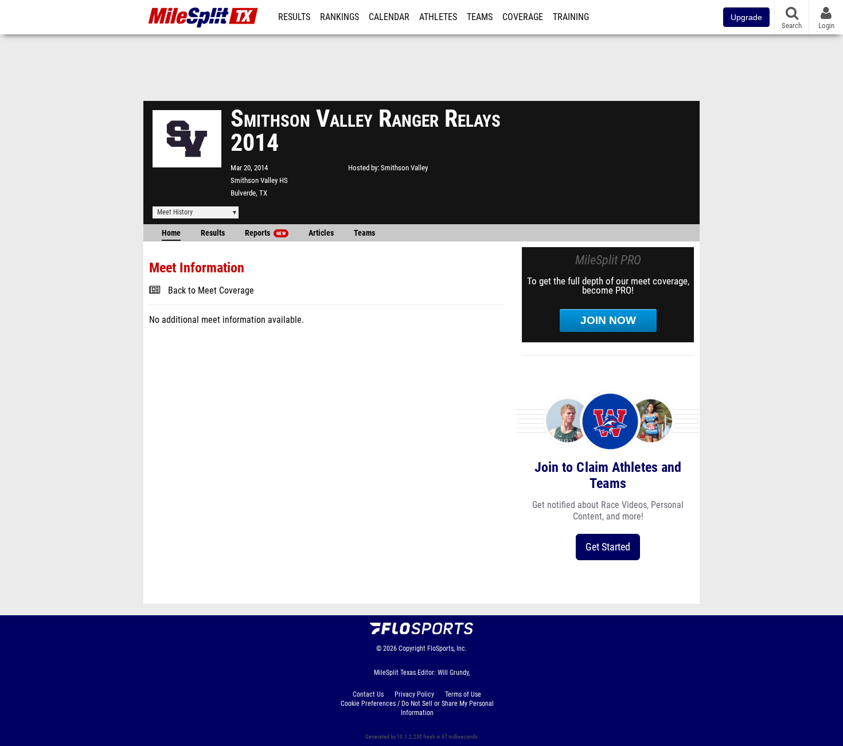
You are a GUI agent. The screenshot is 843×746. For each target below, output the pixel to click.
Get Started (608, 547)
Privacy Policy (414, 694)
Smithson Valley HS (259, 180)
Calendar (389, 17)
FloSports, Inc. (447, 649)
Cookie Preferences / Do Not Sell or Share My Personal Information (417, 708)
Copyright (412, 649)
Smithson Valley (404, 167)
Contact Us (368, 694)
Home (171, 233)
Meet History (175, 212)
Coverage (522, 17)
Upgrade (746, 17)
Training (571, 17)
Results (294, 17)
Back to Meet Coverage (211, 291)
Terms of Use (463, 694)
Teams (480, 17)
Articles (321, 233)
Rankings (339, 17)
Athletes (438, 17)
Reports (265, 233)
